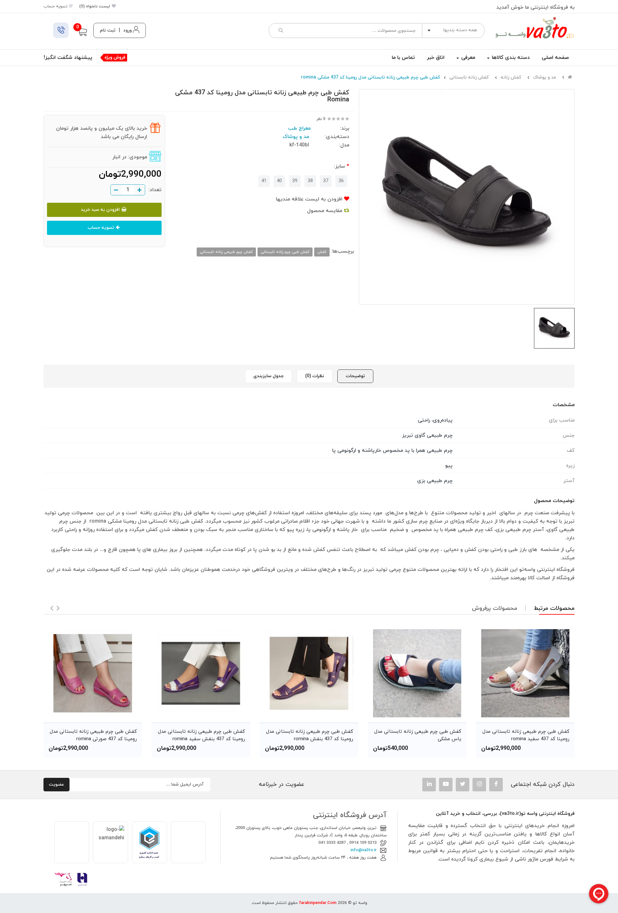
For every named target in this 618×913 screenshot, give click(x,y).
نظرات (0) (314, 376)
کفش (321, 252)
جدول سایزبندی (268, 376)
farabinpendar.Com (317, 903)
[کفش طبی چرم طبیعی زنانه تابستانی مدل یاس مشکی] (417, 673)
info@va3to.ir (364, 850)
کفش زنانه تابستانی (469, 77)
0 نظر (320, 119)
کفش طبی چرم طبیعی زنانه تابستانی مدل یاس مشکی (417, 735)
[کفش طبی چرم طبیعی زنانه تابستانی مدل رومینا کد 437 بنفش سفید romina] (201, 673)
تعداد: (155, 189)
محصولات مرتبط (554, 608)
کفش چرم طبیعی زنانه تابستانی (226, 252)
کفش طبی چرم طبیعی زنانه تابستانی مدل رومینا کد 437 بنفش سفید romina (201, 735)
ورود (127, 30)
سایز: (339, 166)
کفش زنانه (511, 77)
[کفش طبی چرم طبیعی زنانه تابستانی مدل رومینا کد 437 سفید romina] (525, 673)
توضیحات (355, 376)
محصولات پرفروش (494, 608)
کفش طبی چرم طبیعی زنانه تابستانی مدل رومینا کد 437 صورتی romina (93, 735)
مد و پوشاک (544, 77)
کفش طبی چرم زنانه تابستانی (285, 252)
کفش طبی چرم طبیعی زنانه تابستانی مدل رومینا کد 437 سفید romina (525, 735)
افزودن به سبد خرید (100, 210)
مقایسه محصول (325, 210)
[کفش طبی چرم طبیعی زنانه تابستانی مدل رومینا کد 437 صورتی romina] (93, 673)
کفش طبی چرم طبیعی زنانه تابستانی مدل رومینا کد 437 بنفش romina (309, 735)
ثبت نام (108, 30)
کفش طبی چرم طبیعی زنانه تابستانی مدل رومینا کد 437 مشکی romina (370, 77)
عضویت (56, 784)
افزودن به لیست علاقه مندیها (310, 199)
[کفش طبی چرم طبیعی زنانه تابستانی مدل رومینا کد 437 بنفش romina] (309, 673)
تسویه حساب (101, 228)
